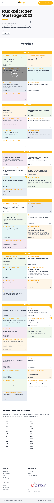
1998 (31, 449)
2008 (31, 423)
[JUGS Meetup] (43, 500)
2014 (7, 436)
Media (29, 473)
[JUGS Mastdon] (38, 500)
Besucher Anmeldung (45, 3)
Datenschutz (6, 487)
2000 (31, 443)
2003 (31, 436)
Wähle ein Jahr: (5, 30)
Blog (4, 475)
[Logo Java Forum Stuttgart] (21, 3)
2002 (31, 438)
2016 (7, 431)
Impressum (6, 489)
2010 (7, 446)
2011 (7, 443)
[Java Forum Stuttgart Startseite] (39, 485)
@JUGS (20, 500)
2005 (31, 431)
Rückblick (30, 471)
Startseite (5, 471)
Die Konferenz (6, 473)
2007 (31, 426)
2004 (31, 433)
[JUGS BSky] (41, 500)
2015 (7, 433)
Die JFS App (6, 478)
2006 (31, 428)
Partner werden (32, 475)
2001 (31, 441)
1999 (31, 446)
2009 (31, 421)
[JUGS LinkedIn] (36, 500)
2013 (7, 438)
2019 (7, 423)
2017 (7, 428)
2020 (7, 421)
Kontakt (5, 485)
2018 (7, 426)
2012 (7, 441)
